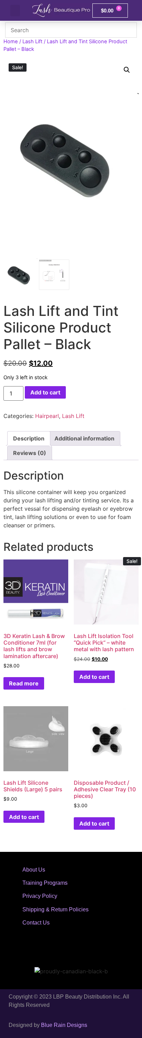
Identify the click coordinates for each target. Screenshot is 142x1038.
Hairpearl (47, 415)
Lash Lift (32, 41)
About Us (33, 870)
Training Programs (45, 883)
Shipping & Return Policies (55, 909)
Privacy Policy (39, 896)
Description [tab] (28, 438)
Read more (24, 683)
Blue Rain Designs (64, 1025)
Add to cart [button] (94, 676)
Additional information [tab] (84, 438)
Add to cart (45, 392)
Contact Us (36, 923)
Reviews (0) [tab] (29, 452)
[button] (15, 10)
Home (10, 41)
